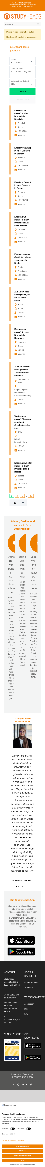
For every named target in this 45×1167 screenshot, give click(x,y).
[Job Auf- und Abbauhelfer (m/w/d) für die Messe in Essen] (23, 304)
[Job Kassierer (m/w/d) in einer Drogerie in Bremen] (23, 158)
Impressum (16, 1074)
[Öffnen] (31, 61)
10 (15, 503)
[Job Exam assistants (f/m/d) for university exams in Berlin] (23, 266)
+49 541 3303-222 (24, 3)
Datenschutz (28, 1074)
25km (13, 84)
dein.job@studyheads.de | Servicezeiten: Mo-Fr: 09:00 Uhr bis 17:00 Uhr (22, 5)
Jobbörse (28, 988)
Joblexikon (29, 1004)
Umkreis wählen (20, 81)
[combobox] (22, 61)
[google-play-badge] (21, 948)
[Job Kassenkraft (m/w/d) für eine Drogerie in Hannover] (23, 341)
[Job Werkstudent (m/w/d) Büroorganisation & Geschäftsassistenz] (23, 433)
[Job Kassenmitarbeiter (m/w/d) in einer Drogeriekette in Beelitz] (23, 475)
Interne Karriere (31, 983)
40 (31, 496)
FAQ (26, 1014)
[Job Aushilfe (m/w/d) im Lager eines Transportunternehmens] (23, 385)
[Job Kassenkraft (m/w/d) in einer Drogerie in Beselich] (23, 122)
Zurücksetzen (22, 100)
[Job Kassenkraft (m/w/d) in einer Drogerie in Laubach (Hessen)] (23, 229)
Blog (26, 1009)
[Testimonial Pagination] (16, 886)
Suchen (22, 91)
